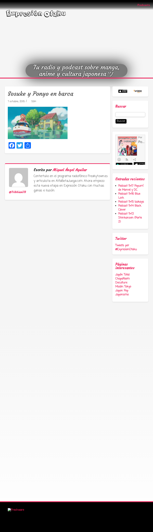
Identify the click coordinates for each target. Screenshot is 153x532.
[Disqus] (58, 271)
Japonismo (122, 295)
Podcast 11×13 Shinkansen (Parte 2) (130, 218)
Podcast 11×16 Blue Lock (129, 196)
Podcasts (145, 5)
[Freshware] (16, 510)
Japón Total (122, 275)
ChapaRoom (122, 279)
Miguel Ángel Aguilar (70, 170)
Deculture (121, 283)
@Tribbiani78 (17, 192)
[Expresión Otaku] (36, 13)
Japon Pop (121, 291)
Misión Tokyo (123, 287)
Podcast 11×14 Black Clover (129, 208)
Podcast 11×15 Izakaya (131, 202)
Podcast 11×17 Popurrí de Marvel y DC (130, 188)
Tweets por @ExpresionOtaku (126, 247)
